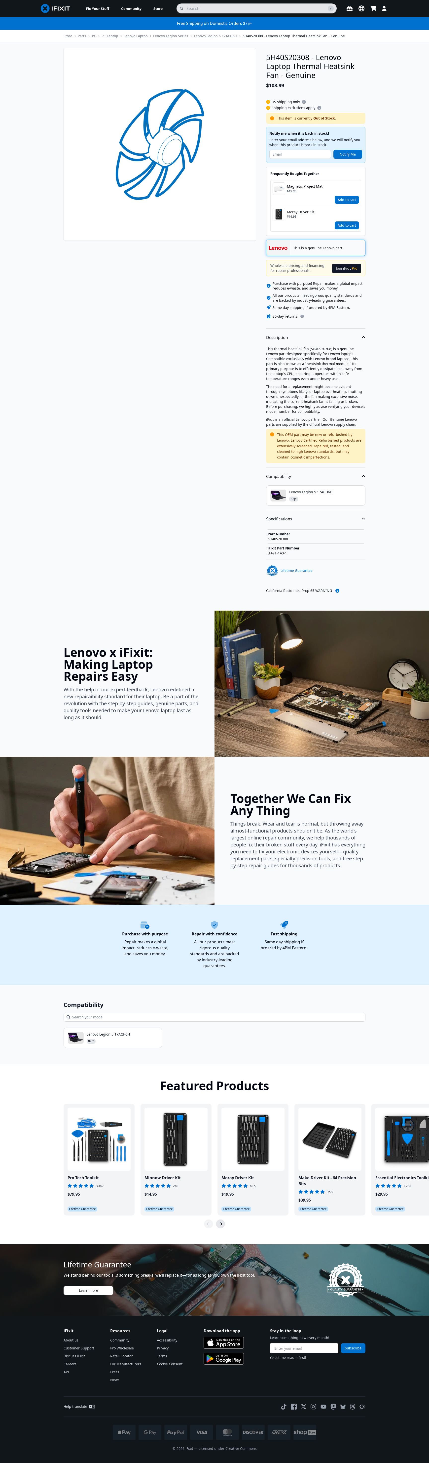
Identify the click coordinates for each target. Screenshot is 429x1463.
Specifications (279, 519)
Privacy (163, 1348)
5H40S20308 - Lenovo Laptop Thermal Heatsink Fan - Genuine (294, 36)
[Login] (384, 8)
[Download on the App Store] (224, 1343)
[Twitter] (304, 1407)
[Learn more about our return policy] (302, 316)
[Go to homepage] (57, 8)
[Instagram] (314, 1407)
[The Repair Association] (362, 1407)
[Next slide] (220, 1223)
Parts (82, 36)
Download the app (222, 1331)
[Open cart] (373, 8)
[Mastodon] (333, 1407)
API (66, 1372)
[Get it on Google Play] (224, 1359)
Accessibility (167, 1340)
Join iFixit (346, 268)
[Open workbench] (350, 8)
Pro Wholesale (122, 1348)
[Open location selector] (361, 8)
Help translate (75, 1406)
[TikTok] (284, 1407)
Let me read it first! (290, 1357)
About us (71, 1340)
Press (114, 1372)
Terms (162, 1356)
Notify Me (348, 154)
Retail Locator (121, 1356)
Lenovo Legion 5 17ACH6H (215, 36)
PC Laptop (110, 36)
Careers (70, 1364)
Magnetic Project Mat (304, 186)
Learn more (88, 1290)
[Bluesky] (343, 1406)
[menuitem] (97, 8)
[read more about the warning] (337, 591)
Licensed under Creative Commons (228, 1448)
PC (94, 36)
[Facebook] (294, 1407)
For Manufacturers (125, 1364)
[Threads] (353, 1407)
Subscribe (353, 1348)
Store (68, 36)
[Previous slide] (208, 1223)
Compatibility (278, 476)
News (114, 1380)
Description (277, 337)
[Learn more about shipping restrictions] (304, 102)
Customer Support (79, 1348)
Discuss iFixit (74, 1356)
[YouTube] (323, 1407)
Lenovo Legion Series (170, 36)
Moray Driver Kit (300, 211)
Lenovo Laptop (136, 36)
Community (119, 1340)
